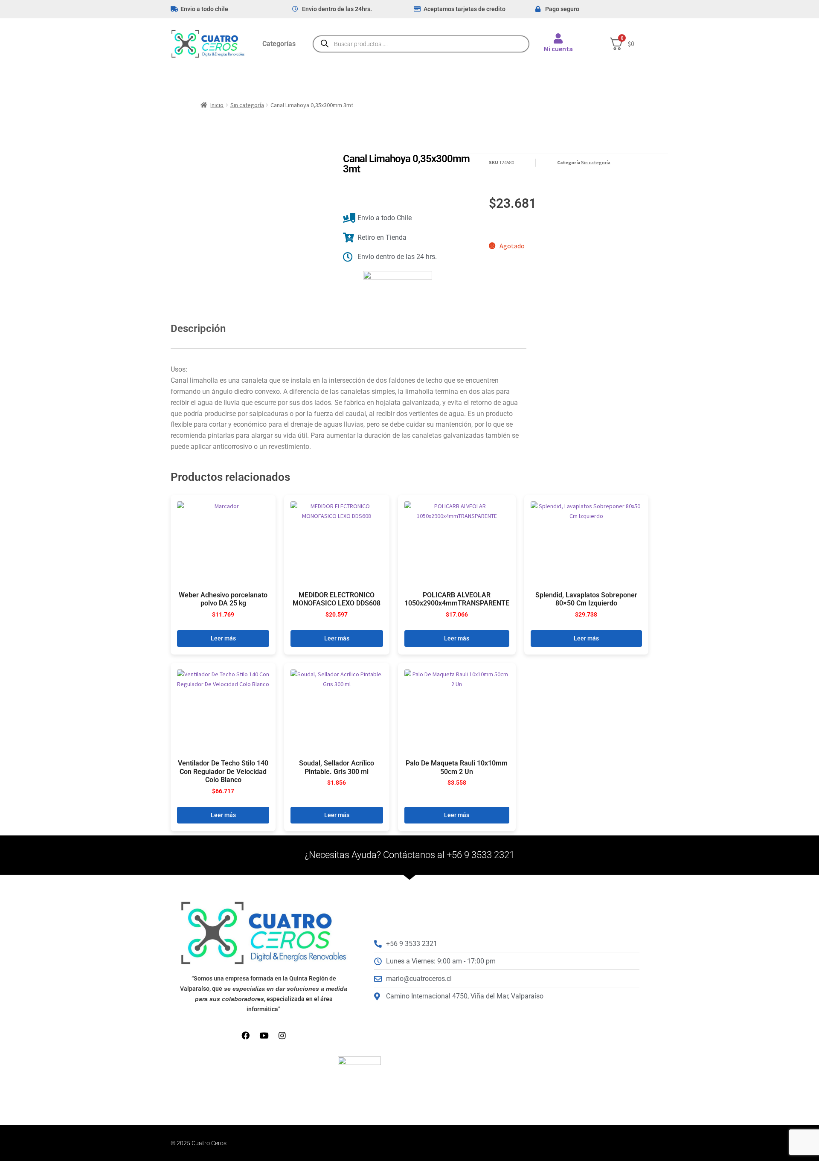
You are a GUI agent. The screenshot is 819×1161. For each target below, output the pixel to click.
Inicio (217, 105)
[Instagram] (282, 1035)
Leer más (223, 638)
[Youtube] (264, 1035)
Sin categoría (247, 105)
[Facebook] (245, 1035)
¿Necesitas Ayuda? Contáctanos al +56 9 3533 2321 (409, 855)
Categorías (279, 44)
